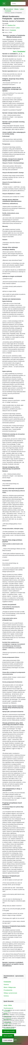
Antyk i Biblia (8, 1005)
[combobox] (18, 3)
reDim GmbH (19, 1043)
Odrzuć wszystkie (8, 1035)
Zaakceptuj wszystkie (9, 1031)
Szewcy (6, 996)
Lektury (18, 27)
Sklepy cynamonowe (10, 993)
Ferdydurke (13, 30)
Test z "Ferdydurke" (19, 51)
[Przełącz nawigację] (4, 3)
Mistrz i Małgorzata (10, 987)
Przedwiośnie (8, 990)
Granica (6, 984)
